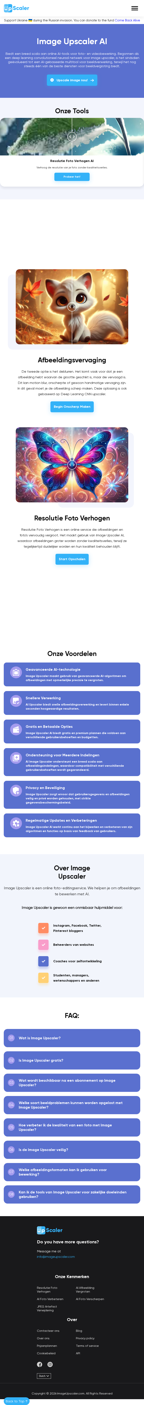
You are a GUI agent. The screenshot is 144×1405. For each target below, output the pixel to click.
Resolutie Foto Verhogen (47, 1289)
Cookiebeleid (46, 1353)
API (78, 1353)
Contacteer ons (48, 1331)
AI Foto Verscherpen (90, 1299)
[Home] (16, 8)
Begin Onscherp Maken (72, 407)
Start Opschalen (72, 559)
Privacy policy (85, 1338)
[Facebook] (39, 1365)
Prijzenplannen (47, 1346)
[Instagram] (50, 1365)
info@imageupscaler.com (56, 1256)
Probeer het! (72, 176)
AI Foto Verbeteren (50, 1299)
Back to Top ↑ (17, 1401)
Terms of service (87, 1346)
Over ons (43, 1338)
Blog (79, 1331)
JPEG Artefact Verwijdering (47, 1308)
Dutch (42, 1376)
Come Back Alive (127, 20)
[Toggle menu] (134, 8)
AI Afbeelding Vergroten (85, 1289)
